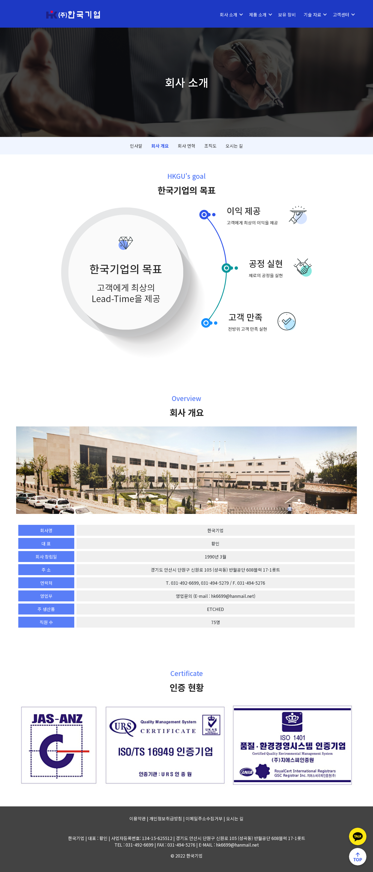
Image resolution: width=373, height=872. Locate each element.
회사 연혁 (186, 146)
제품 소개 (258, 14)
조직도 (210, 146)
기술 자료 (312, 14)
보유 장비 (287, 14)
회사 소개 (228, 14)
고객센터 (341, 14)
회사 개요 (160, 146)
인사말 (136, 146)
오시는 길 (234, 146)
